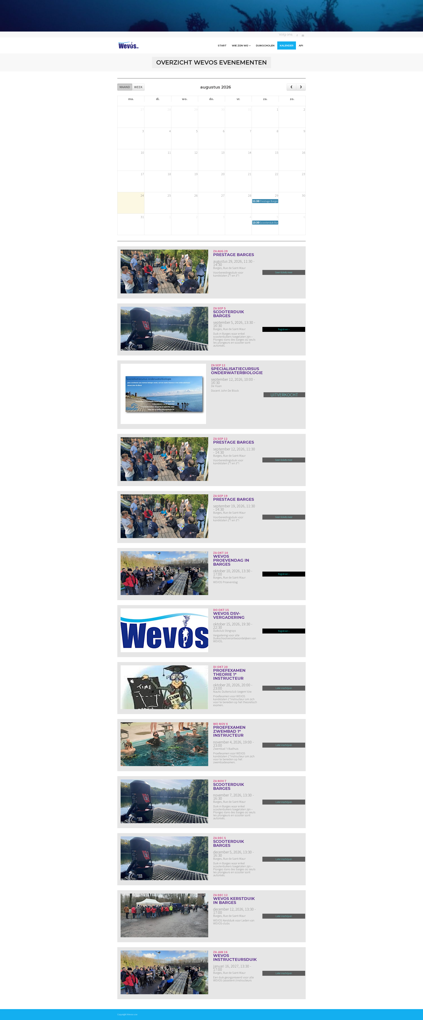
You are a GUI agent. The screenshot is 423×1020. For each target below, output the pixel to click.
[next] (301, 87)
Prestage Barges (233, 254)
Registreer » (283, 329)
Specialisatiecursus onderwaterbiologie (237, 370)
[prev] (291, 87)
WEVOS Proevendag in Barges (231, 560)
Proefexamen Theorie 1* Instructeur (229, 674)
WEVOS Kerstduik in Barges (234, 900)
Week (138, 87)
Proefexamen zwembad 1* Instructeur (229, 731)
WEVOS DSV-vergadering (229, 615)
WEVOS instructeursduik (235, 957)
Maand (124, 87)
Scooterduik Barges (228, 313)
